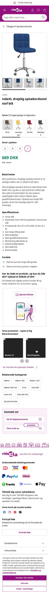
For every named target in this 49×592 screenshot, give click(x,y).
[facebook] (4, 512)
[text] (10, 158)
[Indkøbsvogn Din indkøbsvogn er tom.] (45, 10)
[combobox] (24, 17)
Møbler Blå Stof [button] (10, 387)
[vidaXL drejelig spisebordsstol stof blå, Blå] (24, 55)
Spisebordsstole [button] (10, 401)
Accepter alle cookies (24, 578)
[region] (24, 573)
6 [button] (20, 148)
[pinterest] (15, 512)
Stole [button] (24, 387)
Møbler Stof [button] (34, 380)
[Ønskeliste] (38, 10)
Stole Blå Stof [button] (22, 394)
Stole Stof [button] (8, 394)
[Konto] (32, 10)
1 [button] (27, 148)
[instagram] (9, 512)
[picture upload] (24, 312)
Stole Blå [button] (35, 387)
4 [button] (12, 148)
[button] (8, 128)
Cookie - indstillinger (24, 589)
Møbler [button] (7, 380)
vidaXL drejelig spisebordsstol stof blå (24, 101)
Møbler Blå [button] (19, 380)
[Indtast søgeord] (43, 17)
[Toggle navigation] (5, 10)
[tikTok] (20, 512)
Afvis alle (24, 583)
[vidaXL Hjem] (16, 10)
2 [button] (5, 148)
